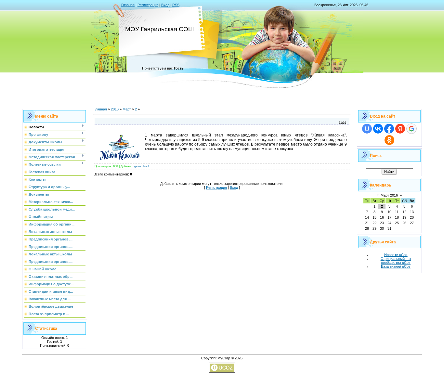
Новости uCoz (396, 255)
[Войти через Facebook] (389, 129)
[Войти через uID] (367, 129)
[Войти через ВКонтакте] (378, 129)
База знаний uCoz (396, 266)
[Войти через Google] (411, 128)
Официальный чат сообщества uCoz (396, 260)
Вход (165, 5)
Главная (128, 5)
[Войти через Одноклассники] (389, 140)
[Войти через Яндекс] (400, 129)
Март (127, 109)
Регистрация (147, 5)
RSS (175, 5)
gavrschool (141, 166)
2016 (115, 109)
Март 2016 (389, 195)
